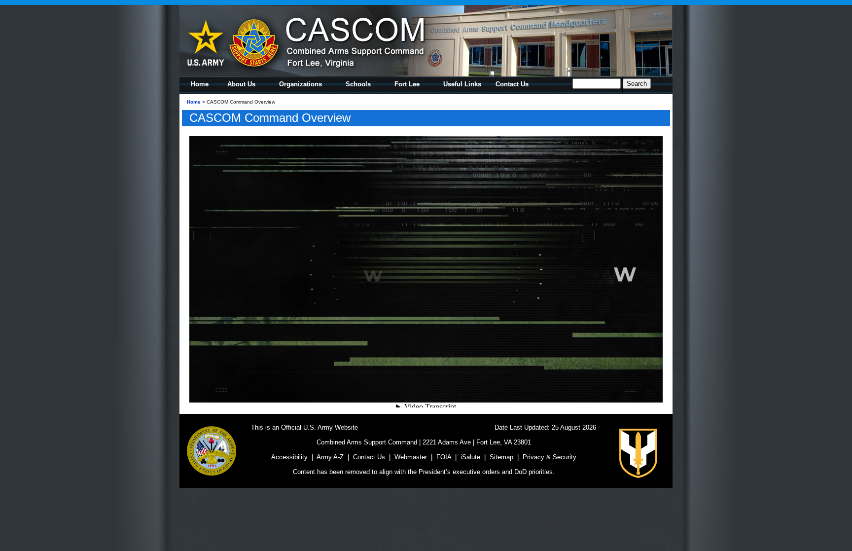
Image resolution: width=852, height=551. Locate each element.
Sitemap (501, 457)
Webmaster (410, 457)
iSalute (470, 457)
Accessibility (289, 457)
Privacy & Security (549, 457)
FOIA (443, 457)
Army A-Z (330, 457)
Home (194, 102)
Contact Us (369, 457)
